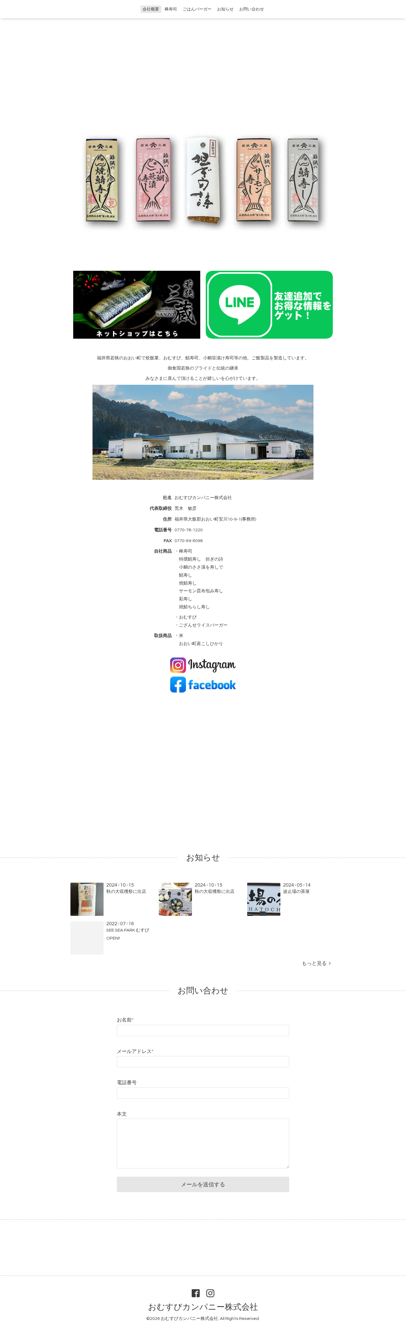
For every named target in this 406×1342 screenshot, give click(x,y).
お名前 (125, 1020)
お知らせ (225, 9)
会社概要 (151, 9)
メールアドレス (135, 1051)
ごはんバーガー (197, 9)
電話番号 (127, 1082)
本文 (122, 1114)
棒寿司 (171, 9)
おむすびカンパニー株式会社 (203, 1307)
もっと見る (315, 963)
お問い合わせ (251, 9)
